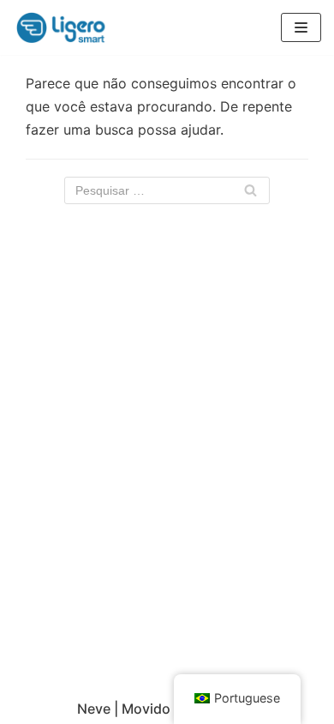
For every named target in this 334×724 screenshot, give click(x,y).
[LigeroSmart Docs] (64, 27)
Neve (93, 708)
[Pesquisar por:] (167, 190)
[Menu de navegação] (301, 27)
